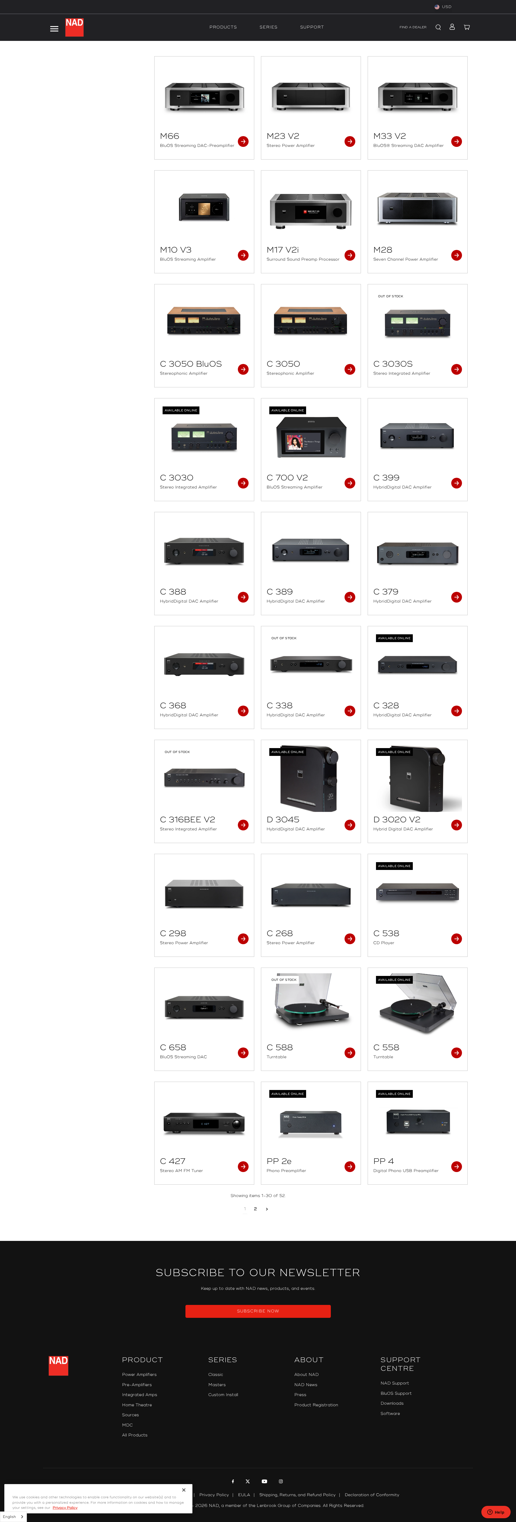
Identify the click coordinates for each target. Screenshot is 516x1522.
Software (390, 1413)
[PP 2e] (311, 1120)
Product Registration (316, 1405)
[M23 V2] (311, 95)
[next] (267, 1209)
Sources (130, 1415)
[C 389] (311, 551)
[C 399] (417, 437)
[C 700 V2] (311, 437)
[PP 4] (417, 1120)
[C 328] (417, 665)
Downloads (392, 1403)
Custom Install (223, 1394)
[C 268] (311, 892)
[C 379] (417, 551)
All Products (135, 1435)
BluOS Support (396, 1393)
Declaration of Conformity (372, 1495)
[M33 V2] (417, 95)
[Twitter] (247, 1482)
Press (300, 1394)
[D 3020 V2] (417, 778)
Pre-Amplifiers (137, 1385)
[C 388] (204, 551)
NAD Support (395, 1383)
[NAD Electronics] (74, 27)
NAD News (305, 1385)
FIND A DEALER (413, 27)
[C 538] (417, 892)
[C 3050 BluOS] (204, 323)
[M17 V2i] (311, 209)
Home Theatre (137, 1405)
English (9, 1517)
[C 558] (417, 1006)
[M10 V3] (204, 209)
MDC (127, 1425)
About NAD (306, 1374)
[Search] (437, 27)
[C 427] (204, 1120)
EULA (244, 1495)
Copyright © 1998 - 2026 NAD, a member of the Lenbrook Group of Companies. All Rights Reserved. (258, 1505)
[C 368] (204, 665)
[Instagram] (280, 1482)
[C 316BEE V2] (204, 778)
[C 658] (204, 1006)
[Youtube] (263, 1482)
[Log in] (451, 27)
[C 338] (311, 665)
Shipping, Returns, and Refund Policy (297, 1495)
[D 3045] (311, 778)
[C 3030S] (417, 323)
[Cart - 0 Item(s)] (467, 27)
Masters (217, 1385)
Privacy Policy (214, 1495)
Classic (215, 1374)
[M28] (417, 209)
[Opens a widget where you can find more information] (496, 1512)
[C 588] (311, 1006)
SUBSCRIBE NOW (258, 1311)
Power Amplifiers (139, 1374)
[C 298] (204, 892)
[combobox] (13, 1517)
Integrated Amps (139, 1394)
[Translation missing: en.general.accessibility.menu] (54, 27)
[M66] (204, 95)
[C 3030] (204, 437)
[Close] (184, 1490)
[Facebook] (232, 1482)
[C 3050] (311, 323)
